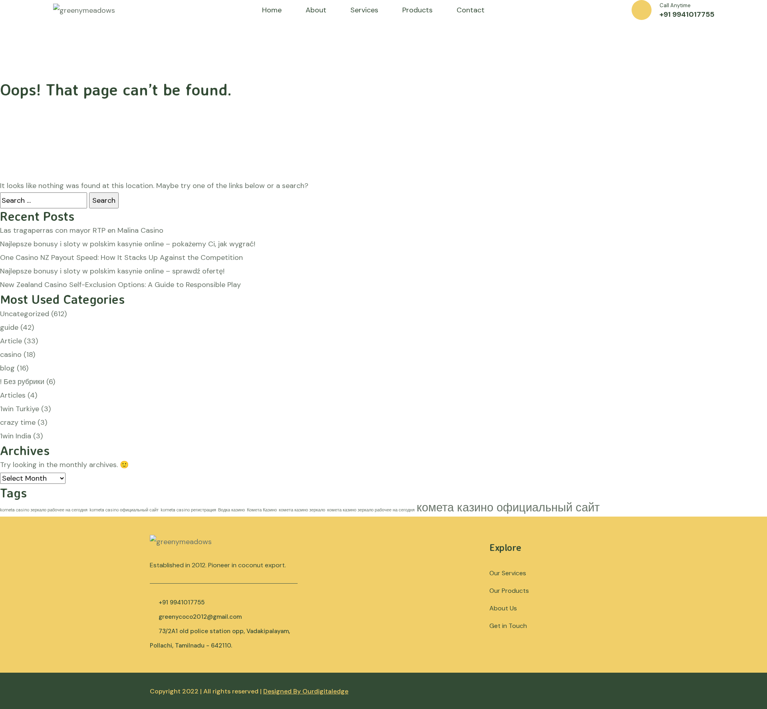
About (316, 10)
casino (11, 354)
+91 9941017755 (687, 14)
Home (272, 10)
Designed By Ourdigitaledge (305, 691)
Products (417, 10)
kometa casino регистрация (188, 510)
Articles (13, 395)
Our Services (507, 573)
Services (364, 10)
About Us (503, 608)
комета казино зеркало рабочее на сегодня (371, 510)
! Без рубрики (22, 381)
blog (7, 368)
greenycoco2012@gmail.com (200, 617)
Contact (471, 10)
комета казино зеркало (302, 510)
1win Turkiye (19, 409)
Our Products (509, 590)
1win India (15, 436)
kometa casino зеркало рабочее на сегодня (43, 510)
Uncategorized (24, 314)
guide (9, 327)
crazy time (18, 422)
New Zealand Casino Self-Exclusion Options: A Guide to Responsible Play (120, 284)
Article (11, 341)
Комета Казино (262, 510)
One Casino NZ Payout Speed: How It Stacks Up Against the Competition (121, 257)
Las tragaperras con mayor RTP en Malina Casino (81, 230)
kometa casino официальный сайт (124, 510)
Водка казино (231, 510)
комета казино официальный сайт (508, 507)
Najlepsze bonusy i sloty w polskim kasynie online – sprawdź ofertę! (112, 271)
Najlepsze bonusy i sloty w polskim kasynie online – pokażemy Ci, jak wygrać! (127, 244)
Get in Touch (508, 626)
